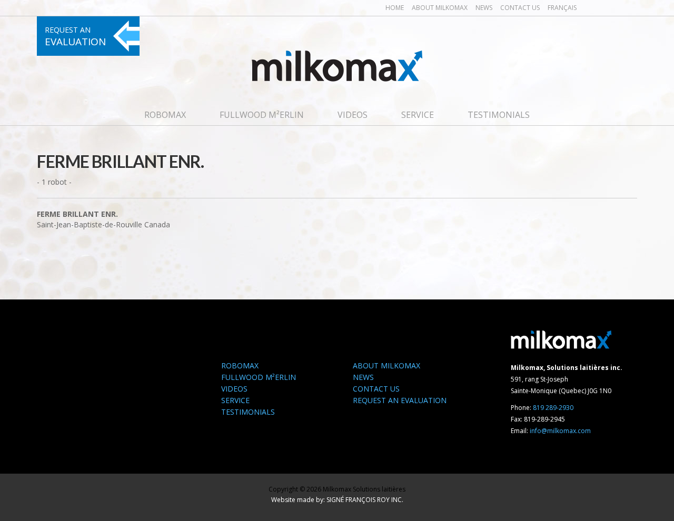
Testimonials (499, 115)
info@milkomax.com (560, 430)
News (483, 7)
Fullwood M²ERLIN (262, 115)
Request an (75, 36)
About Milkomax (440, 7)
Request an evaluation (400, 400)
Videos (353, 115)
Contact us (520, 7)
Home (394, 7)
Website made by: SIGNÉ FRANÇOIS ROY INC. (337, 499)
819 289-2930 (553, 407)
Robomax (165, 115)
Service (417, 115)
